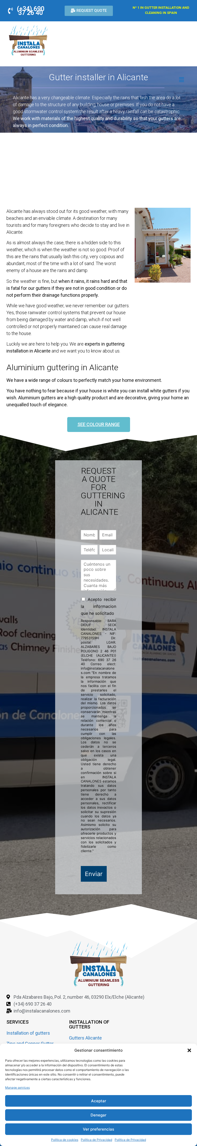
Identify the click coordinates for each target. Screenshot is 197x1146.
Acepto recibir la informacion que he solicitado (98, 606)
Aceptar (98, 1100)
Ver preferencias (98, 1129)
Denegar (98, 1115)
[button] (189, 1050)
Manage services (17, 1087)
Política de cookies (64, 1140)
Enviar (94, 874)
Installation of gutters (28, 1033)
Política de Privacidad (96, 1140)
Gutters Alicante (85, 1038)
